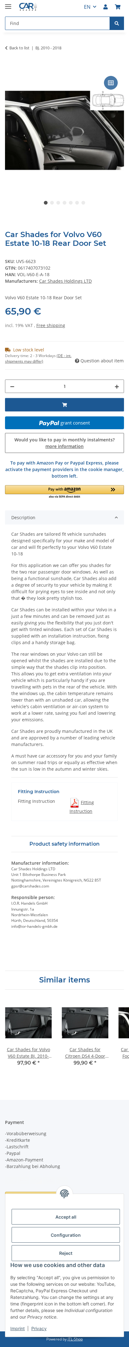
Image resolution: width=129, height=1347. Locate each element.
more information (64, 446)
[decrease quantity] (12, 386)
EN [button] (87, 6)
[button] (105, 7)
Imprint (17, 1328)
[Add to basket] (10, 67)
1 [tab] (46, 203)
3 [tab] (58, 203)
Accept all (65, 1217)
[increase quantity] (117, 386)
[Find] (117, 23)
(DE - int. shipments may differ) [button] (38, 358)
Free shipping (50, 325)
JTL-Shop (75, 1339)
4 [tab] (64, 203)
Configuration (66, 1235)
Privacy (39, 1328)
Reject (65, 1253)
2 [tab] (52, 203)
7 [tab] (83, 203)
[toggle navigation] (8, 4)
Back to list (19, 48)
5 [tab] (71, 203)
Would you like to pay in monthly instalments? (64, 443)
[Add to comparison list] (111, 83)
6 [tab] (77, 203)
